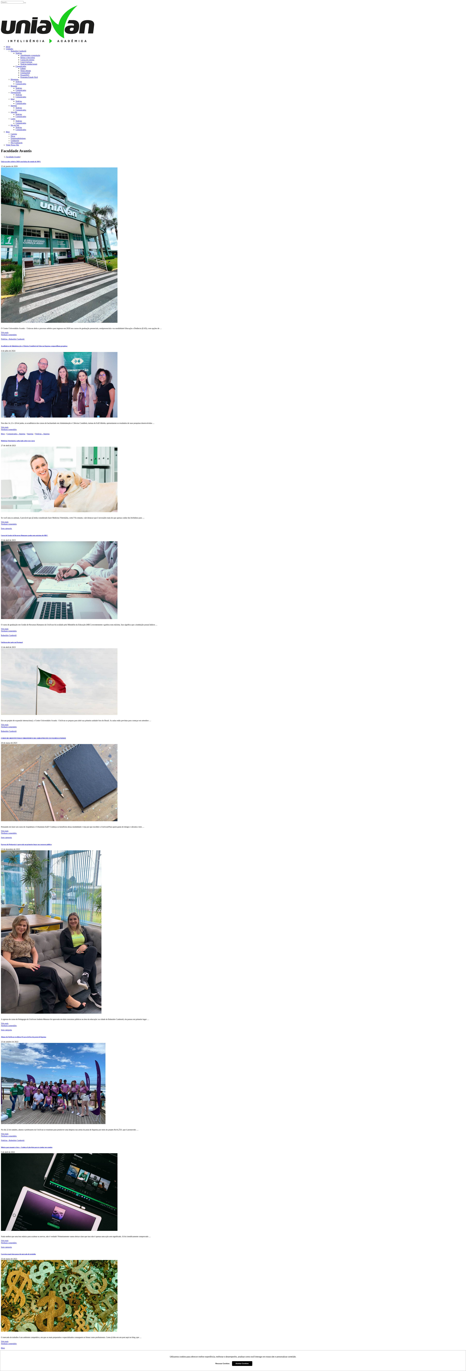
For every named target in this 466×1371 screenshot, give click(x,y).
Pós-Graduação (16, 143)
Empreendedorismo (18, 138)
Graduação (15, 141)
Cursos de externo (27, 60)
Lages (13, 119)
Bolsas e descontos (27, 58)
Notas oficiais (25, 71)
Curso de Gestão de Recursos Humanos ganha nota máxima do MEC (24, 535)
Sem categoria (6, 528)
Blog (8, 132)
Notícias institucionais (28, 64)
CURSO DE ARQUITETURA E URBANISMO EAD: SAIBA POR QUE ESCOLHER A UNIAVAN (33, 738)
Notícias (19, 53)
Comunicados (21, 66)
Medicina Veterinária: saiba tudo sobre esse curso (18, 441)
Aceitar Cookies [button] (242, 1363)
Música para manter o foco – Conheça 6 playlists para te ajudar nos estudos (26, 1147)
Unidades (9, 49)
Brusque (14, 86)
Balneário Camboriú (18, 51)
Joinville (14, 112)
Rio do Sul (15, 125)
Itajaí (12, 99)
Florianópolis (16, 92)
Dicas (13, 136)
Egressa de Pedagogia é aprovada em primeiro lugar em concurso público (26, 844)
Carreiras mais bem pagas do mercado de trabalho (18, 1254)
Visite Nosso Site (12, 145)
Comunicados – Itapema (16, 434)
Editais (23, 68)
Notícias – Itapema (42, 434)
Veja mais (4, 332)
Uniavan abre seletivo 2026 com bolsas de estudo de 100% (21, 161)
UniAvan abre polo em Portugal (12, 642)
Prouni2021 (24, 75)
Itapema (14, 106)
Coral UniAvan (26, 62)
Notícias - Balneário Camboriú (12, 339)
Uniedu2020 (25, 73)
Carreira (14, 134)
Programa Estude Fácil (29, 77)
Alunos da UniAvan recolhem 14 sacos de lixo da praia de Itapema (23, 1037)
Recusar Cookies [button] (222, 1363)
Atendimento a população (30, 55)
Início (8, 47)
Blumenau (15, 79)
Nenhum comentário (9, 335)
